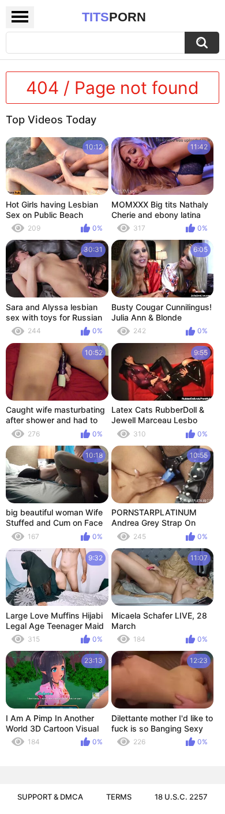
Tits (114, 17)
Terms (119, 796)
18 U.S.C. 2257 (181, 796)
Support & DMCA (50, 796)
